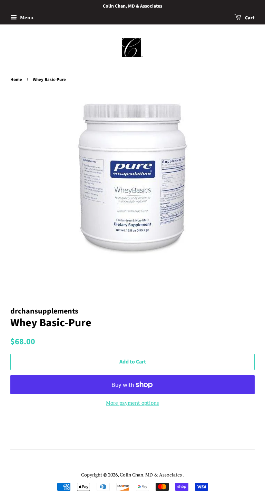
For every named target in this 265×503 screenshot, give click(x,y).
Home (16, 79)
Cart (249, 17)
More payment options (132, 402)
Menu (26, 17)
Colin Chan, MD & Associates (151, 474)
